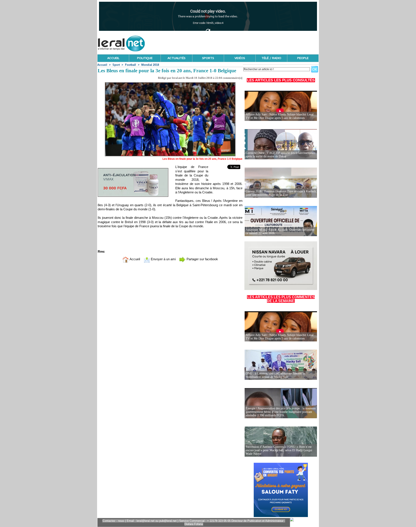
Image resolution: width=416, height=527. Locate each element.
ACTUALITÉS (176, 58)
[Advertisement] (240, 42)
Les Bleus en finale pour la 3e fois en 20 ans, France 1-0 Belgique (202, 158)
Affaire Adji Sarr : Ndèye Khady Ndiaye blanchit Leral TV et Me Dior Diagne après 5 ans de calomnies (280, 116)
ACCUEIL (113, 58)
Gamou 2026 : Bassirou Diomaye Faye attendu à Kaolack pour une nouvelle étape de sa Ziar (281, 193)
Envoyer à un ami (163, 259)
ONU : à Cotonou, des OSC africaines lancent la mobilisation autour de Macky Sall (275, 375)
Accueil (102, 64)
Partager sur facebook (202, 259)
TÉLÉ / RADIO (271, 58)
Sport (116, 64)
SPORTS (208, 58)
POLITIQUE (145, 58)
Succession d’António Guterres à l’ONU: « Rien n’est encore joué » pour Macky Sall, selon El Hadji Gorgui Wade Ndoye (279, 450)
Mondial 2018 (150, 64)
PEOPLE (303, 58)
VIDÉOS (239, 58)
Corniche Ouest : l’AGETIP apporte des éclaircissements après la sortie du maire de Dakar (280, 154)
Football (130, 64)
